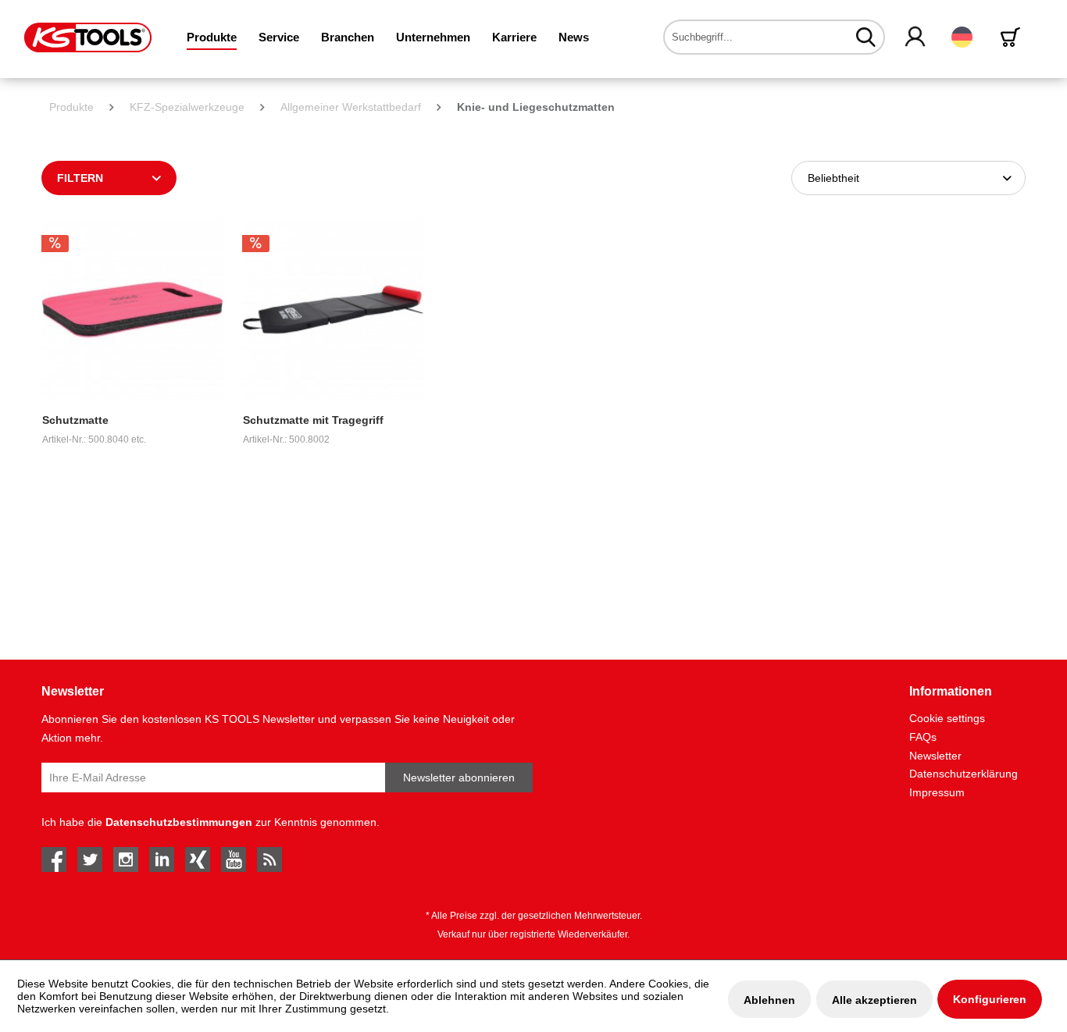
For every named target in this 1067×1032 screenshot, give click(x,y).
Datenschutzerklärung (963, 773)
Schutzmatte (75, 420)
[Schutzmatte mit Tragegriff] (333, 309)
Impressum (937, 792)
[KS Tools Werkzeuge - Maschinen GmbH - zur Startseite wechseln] (87, 37)
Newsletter (935, 755)
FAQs (923, 737)
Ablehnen (769, 1000)
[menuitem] (212, 37)
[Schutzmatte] (132, 309)
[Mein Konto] (915, 37)
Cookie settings (947, 718)
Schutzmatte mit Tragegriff (313, 420)
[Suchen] (866, 37)
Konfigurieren (989, 999)
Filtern (80, 178)
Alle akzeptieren (874, 1000)
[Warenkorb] (1013, 37)
